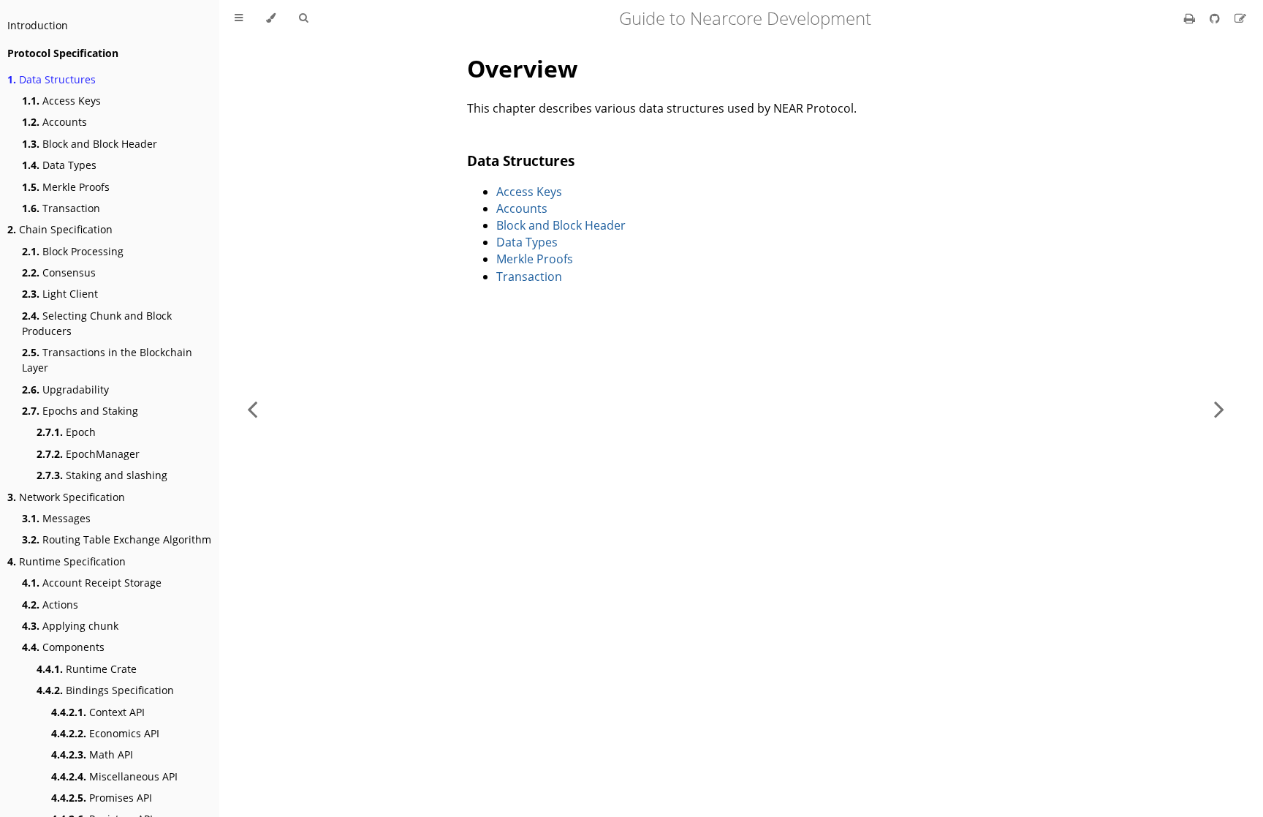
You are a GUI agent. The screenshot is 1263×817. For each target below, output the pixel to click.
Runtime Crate (87, 669)
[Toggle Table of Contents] (238, 18)
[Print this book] (1191, 18)
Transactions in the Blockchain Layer (107, 359)
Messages (56, 518)
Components (63, 647)
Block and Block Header (89, 144)
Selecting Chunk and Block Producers (97, 323)
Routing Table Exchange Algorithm (116, 539)
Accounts (54, 122)
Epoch (66, 432)
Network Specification (66, 497)
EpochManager (88, 454)
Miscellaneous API (114, 776)
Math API (92, 754)
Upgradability (65, 389)
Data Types (59, 165)
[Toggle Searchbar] (303, 18)
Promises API (101, 798)
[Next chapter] (1219, 408)
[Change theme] (270, 18)
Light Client (60, 294)
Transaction (61, 208)
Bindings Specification (105, 690)
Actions (50, 604)
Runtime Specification (66, 561)
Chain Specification (60, 229)
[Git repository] (1216, 18)
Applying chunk (70, 626)
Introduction (37, 25)
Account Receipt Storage (92, 583)
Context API (98, 712)
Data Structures (51, 79)
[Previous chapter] (252, 408)
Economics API (105, 733)
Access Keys (61, 101)
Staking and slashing (102, 475)
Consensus (59, 272)
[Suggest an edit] (1240, 18)
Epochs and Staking (80, 411)
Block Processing (73, 251)
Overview (522, 68)
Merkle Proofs (66, 187)
